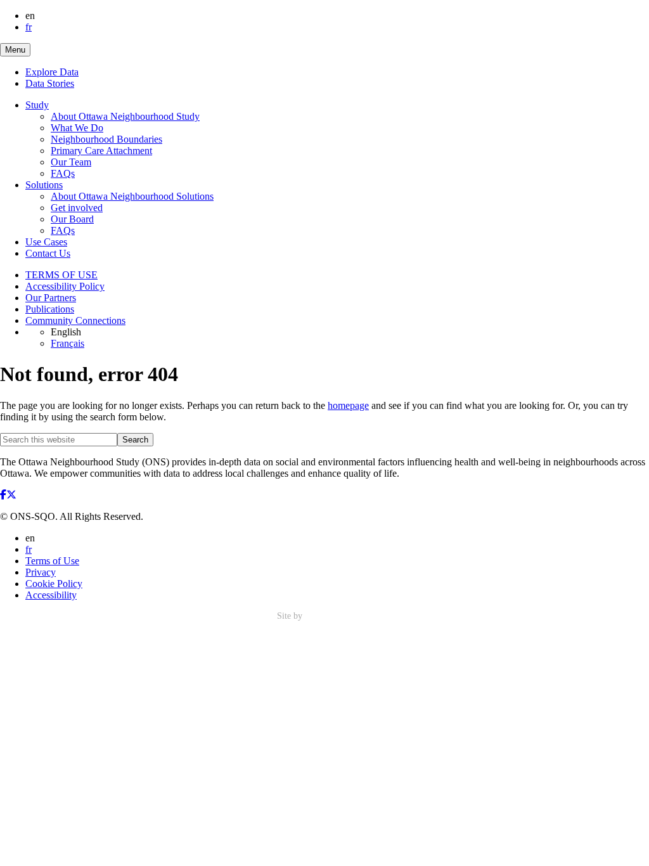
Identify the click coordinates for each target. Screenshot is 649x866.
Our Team (71, 162)
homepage (348, 405)
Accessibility (51, 595)
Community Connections (75, 320)
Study (37, 105)
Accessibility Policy (65, 286)
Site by (291, 616)
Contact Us (47, 253)
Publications (49, 309)
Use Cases (46, 241)
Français (67, 343)
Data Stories (49, 83)
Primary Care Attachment (101, 150)
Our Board (72, 219)
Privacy (40, 572)
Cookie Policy (53, 583)
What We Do (77, 127)
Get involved (77, 207)
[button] (15, 49)
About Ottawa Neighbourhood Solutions (132, 196)
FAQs (63, 173)
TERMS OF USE (61, 274)
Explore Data (52, 72)
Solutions (44, 184)
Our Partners (50, 297)
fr (28, 27)
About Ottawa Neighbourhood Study (125, 116)
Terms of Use (52, 560)
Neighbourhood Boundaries (106, 139)
